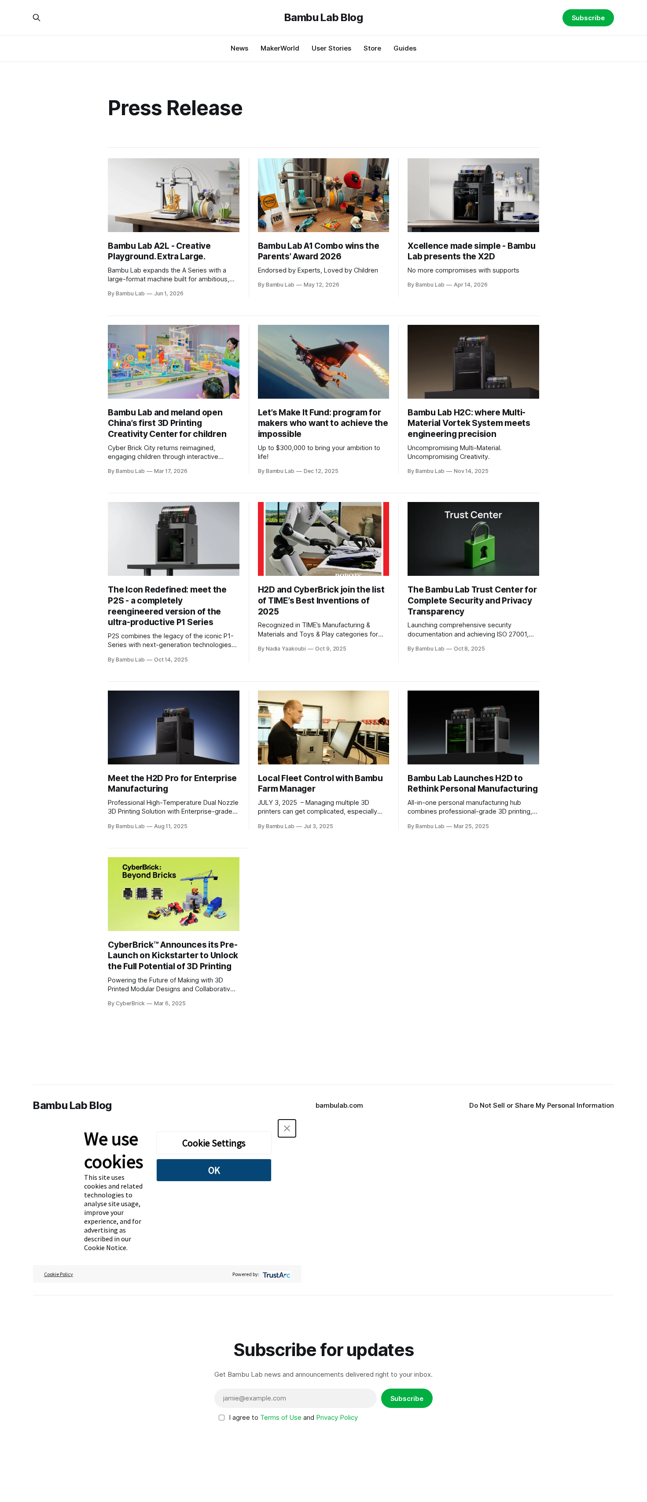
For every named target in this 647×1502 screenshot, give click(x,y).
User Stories (331, 48)
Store (372, 48)
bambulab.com (339, 1105)
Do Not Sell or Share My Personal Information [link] (541, 1105)
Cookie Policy (58, 1274)
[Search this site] (36, 18)
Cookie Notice (105, 1247)
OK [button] (214, 1170)
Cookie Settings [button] (214, 1143)
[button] (287, 1128)
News (239, 48)
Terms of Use (280, 1417)
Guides (404, 48)
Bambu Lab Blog (323, 17)
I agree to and (293, 1417)
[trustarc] (275, 1274)
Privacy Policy (337, 1417)
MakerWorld (280, 48)
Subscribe (588, 18)
